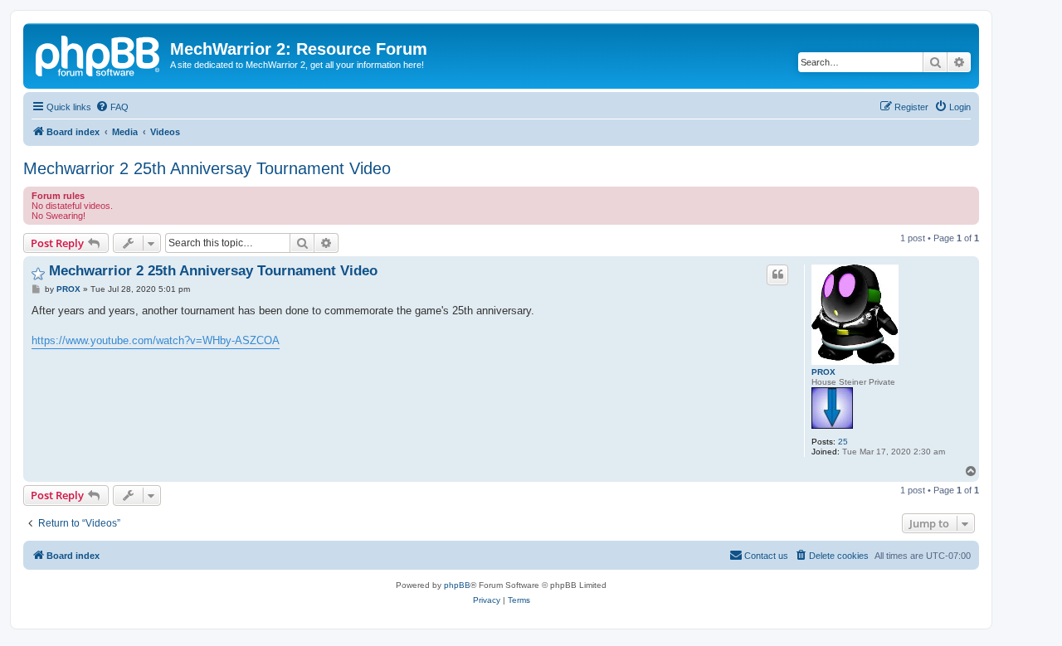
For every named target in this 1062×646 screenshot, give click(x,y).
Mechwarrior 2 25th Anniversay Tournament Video (207, 168)
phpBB (457, 585)
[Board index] (98, 53)
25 (843, 441)
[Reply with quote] (777, 274)
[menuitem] (112, 107)
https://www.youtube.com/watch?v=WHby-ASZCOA (156, 340)
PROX (823, 371)
